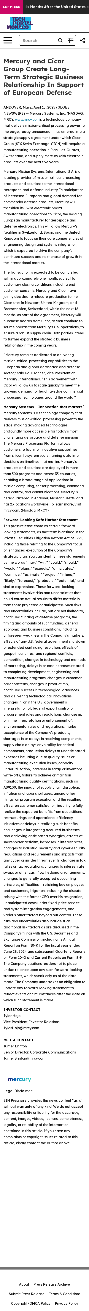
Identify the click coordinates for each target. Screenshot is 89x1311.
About (24, 1284)
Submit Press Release (26, 1294)
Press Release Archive (51, 1284)
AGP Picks (11, 7)
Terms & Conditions (64, 1294)
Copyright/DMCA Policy (31, 1303)
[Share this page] (82, 40)
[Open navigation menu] (7, 40)
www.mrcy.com (27, 119)
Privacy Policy (66, 1303)
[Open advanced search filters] (70, 40)
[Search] (60, 40)
